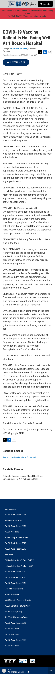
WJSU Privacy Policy (13, 612)
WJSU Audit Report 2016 (15, 515)
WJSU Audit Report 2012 (15, 572)
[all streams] (51, 670)
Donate (46, 4)
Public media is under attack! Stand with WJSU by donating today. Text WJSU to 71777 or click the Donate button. (27, 13)
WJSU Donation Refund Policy (17, 606)
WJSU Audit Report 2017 (15, 549)
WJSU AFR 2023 (12, 634)
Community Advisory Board (16, 538)
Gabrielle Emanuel (19, 48)
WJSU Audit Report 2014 (15, 583)
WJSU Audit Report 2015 (15, 623)
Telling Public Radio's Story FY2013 (19, 560)
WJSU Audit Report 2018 (15, 526)
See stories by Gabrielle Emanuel (19, 457)
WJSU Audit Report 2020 (15, 543)
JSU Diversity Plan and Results (18, 600)
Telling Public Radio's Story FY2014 (19, 566)
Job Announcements (14, 589)
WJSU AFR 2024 (12, 646)
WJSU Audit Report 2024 (15, 640)
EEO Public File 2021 (13, 520)
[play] (4, 670)
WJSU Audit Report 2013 (15, 577)
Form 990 (9, 555)
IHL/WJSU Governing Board (16, 617)
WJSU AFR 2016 (12, 532)
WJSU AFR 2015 (12, 629)
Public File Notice (12, 595)
